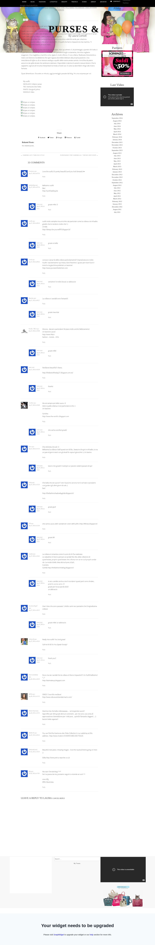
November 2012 (117, 177)
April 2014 (117, 131)
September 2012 (117, 182)
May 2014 (117, 129)
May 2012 (117, 193)
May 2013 (117, 161)
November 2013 (117, 145)
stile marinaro (79, 8)
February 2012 (117, 201)
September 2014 (117, 118)
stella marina (69, 8)
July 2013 (117, 156)
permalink (60, 10)
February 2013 (117, 169)
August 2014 (117, 121)
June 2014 (117, 126)
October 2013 (117, 148)
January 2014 (117, 139)
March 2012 (117, 199)
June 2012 (117, 191)
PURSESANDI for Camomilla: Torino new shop (79, 155)
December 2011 (117, 207)
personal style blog (41, 8)
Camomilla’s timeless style (32, 155)
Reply (43, 176)
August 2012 (117, 185)
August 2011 (117, 209)
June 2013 (117, 158)
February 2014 (117, 137)
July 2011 (117, 212)
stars (63, 8)
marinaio (31, 8)
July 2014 (117, 123)
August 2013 (117, 153)
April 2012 (117, 196)
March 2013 (117, 166)
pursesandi (52, 8)
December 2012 (117, 174)
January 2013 (117, 172)
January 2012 (117, 204)
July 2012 (117, 188)
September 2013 (117, 150)
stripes (87, 8)
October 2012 (117, 180)
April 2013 (117, 164)
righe (58, 8)
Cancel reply (58, 798)
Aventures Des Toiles (34, 87)
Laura (47, 798)
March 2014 (117, 134)
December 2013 (117, 142)
